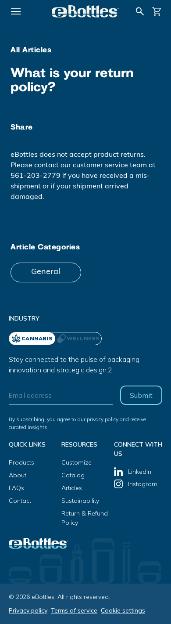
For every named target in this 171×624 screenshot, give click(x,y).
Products (21, 462)
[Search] (140, 11)
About (17, 475)
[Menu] (16, 11)
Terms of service (74, 610)
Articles (71, 488)
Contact (20, 501)
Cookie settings (123, 610)
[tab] (78, 338)
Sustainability (80, 501)
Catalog (73, 475)
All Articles (31, 50)
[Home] (85, 11)
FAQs (16, 488)
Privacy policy (28, 610)
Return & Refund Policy (84, 518)
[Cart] (157, 11)
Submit (141, 395)
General (45, 272)
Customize (76, 462)
